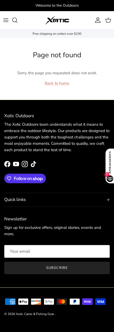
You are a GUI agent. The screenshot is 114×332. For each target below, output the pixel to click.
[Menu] (6, 20)
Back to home (57, 83)
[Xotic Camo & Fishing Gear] (57, 20)
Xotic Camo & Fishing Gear (35, 314)
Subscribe (57, 267)
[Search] (17, 20)
